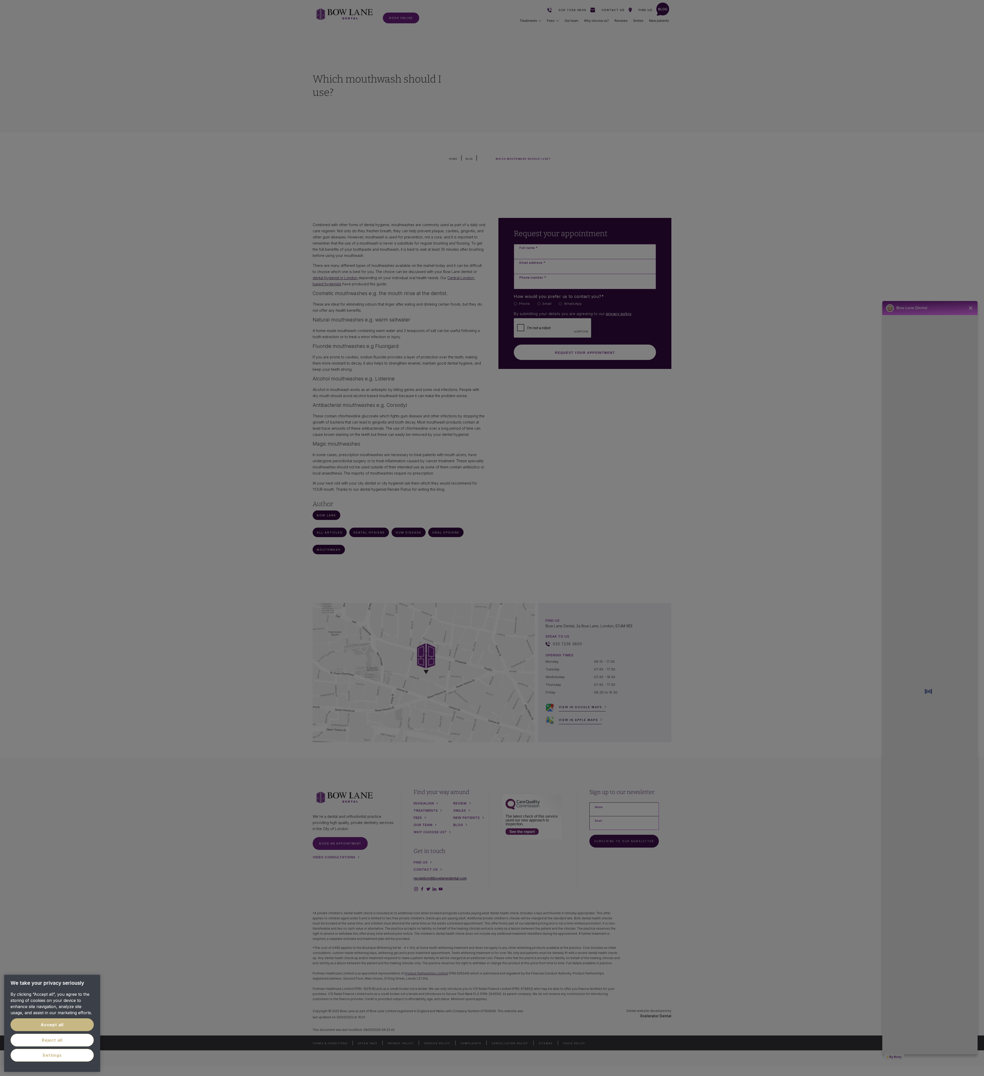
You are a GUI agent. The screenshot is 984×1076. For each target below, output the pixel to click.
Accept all (52, 1024)
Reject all (52, 1040)
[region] (52, 1023)
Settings (52, 1055)
